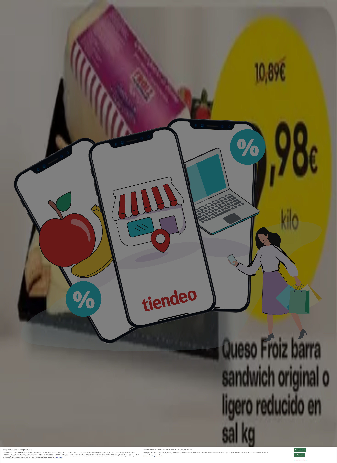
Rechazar (299, 455)
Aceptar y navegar (300, 450)
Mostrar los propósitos (300, 460)
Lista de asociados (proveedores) (153, 456)
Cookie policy (58, 457)
